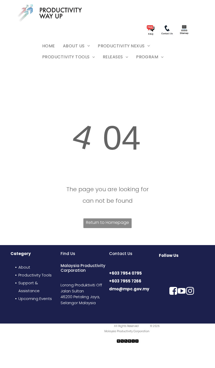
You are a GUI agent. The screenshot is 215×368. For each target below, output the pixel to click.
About (24, 267)
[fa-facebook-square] (173, 315)
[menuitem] (48, 46)
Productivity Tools (35, 275)
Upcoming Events (35, 298)
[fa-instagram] (190, 315)
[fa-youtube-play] (182, 315)
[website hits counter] (128, 343)
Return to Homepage (107, 222)
